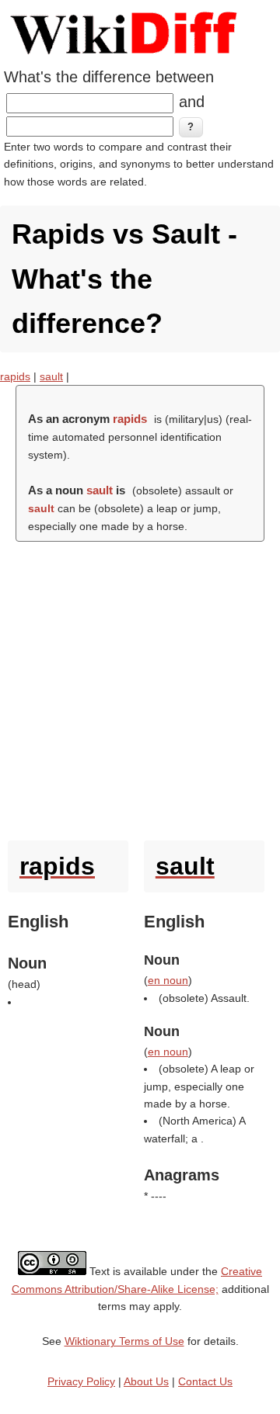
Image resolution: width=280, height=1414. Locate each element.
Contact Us (205, 1381)
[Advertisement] (140, 687)
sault (51, 376)
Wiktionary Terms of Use (124, 1341)
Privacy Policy (81, 1381)
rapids (15, 376)
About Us (146, 1381)
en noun (168, 980)
